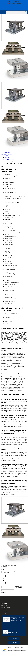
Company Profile (6, 607)
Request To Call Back (6, 154)
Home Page (4, 605)
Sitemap (4, 613)
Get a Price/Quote (6, 165)
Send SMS (15, 642)
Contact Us (4, 611)
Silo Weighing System (10, 159)
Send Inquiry (6, 152)
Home (6, 155)
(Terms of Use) (15, 649)
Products (7, 157)
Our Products (5, 609)
